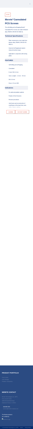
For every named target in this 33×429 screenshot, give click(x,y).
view (16, 155)
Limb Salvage (5, 379)
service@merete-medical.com (10, 408)
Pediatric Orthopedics (7, 381)
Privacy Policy (28, 427)
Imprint (21, 427)
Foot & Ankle (5, 377)
